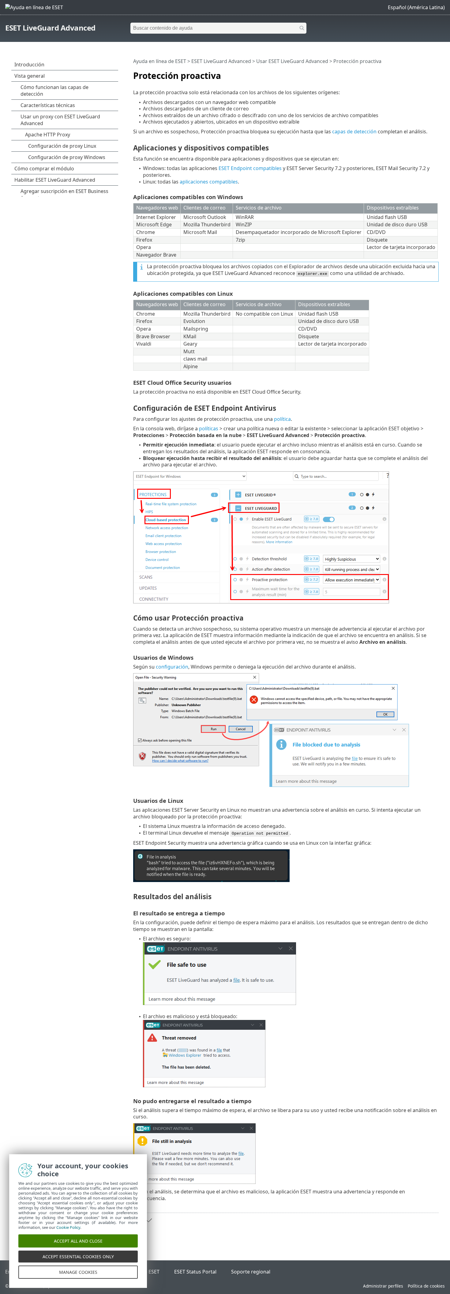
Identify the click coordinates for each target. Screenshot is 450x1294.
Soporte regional (250, 1271)
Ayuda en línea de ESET (159, 61)
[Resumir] (435, 73)
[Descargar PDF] (426, 73)
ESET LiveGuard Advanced (50, 28)
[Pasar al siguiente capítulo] (148, 1220)
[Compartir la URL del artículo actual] (417, 73)
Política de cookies (426, 1286)
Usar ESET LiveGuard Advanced (292, 61)
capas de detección (354, 131)
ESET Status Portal (195, 1271)
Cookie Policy (68, 1227)
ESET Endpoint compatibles (250, 168)
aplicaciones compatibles (209, 181)
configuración (172, 666)
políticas (208, 428)
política (282, 419)
